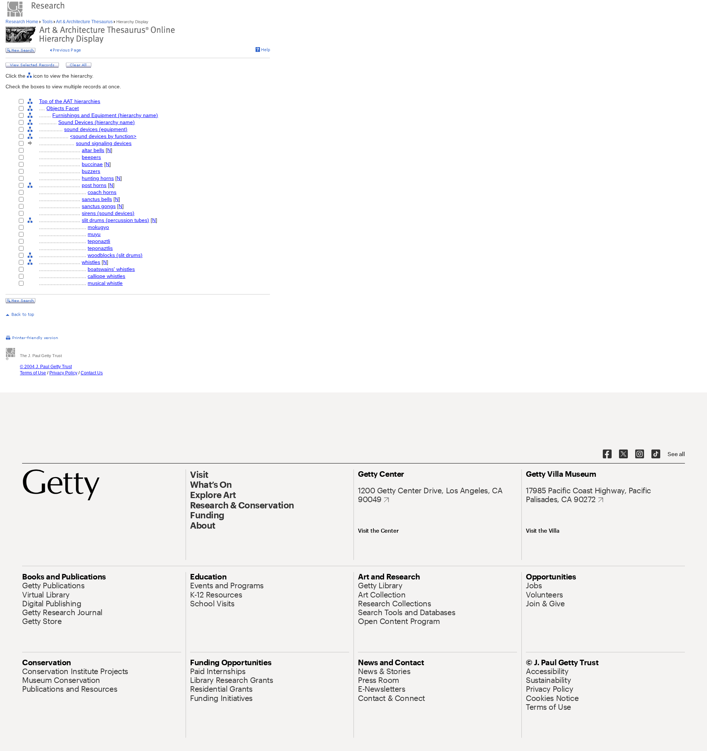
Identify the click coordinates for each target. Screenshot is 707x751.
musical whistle (105, 283)
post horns (94, 185)
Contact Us (92, 373)
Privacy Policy (63, 373)
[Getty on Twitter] (623, 454)
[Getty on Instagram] (639, 454)
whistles (91, 262)
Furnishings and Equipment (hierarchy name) (105, 115)
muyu (94, 234)
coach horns (102, 192)
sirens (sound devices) (108, 213)
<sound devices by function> (103, 136)
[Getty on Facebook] (607, 454)
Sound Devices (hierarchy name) (96, 122)
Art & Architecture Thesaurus (84, 21)
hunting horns (98, 178)
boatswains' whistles (111, 269)
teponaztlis (100, 248)
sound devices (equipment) (95, 129)
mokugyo (98, 227)
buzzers (91, 171)
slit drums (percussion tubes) (115, 220)
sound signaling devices (103, 143)
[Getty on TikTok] (655, 454)
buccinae (92, 164)
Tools (47, 21)
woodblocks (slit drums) (115, 255)
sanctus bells (97, 199)
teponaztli (99, 241)
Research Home (22, 21)
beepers (91, 157)
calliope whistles (106, 276)
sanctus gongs (99, 206)
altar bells (93, 150)
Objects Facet (62, 108)
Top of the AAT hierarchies (69, 101)
